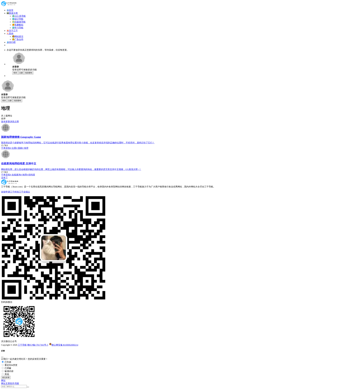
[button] (3, 380)
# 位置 (13, 148)
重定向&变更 (10, 365)
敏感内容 (8, 371)
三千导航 (22, 345)
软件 (12, 383)
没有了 (4, 177)
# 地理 (25, 148)
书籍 (16, 383)
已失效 (7, 362)
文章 (8, 383)
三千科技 (14, 192)
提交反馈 (5, 377)
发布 (3, 121)
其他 (6, 374)
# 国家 (19, 148)
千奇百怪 (5, 148)
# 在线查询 (15, 175)
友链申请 (5, 192)
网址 (3, 383)
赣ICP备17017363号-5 (37, 345)
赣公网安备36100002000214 (64, 345)
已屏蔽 (7, 368)
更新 (8, 121)
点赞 (16, 121)
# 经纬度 (31, 175)
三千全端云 (24, 192)
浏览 (12, 121)
